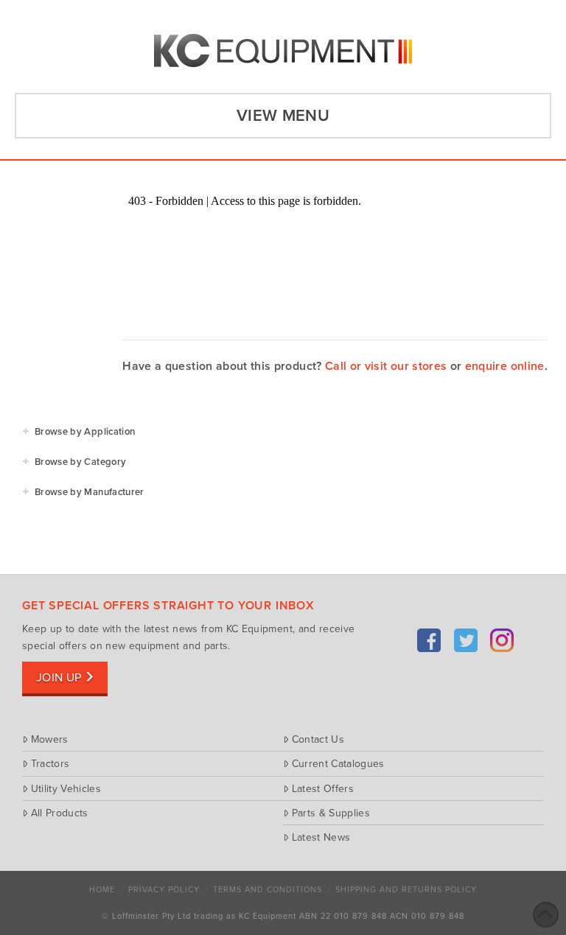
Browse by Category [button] (80, 462)
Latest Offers (323, 788)
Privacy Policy (164, 889)
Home (102, 889)
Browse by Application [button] (85, 432)
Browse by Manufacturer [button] (89, 492)
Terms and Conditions (267, 889)
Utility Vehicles (66, 788)
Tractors (50, 763)
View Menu (283, 115)
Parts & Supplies (331, 813)
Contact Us (318, 739)
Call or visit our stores (386, 366)
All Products (59, 813)
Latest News (321, 837)
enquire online (505, 366)
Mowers (50, 739)
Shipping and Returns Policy (406, 889)
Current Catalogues (338, 763)
